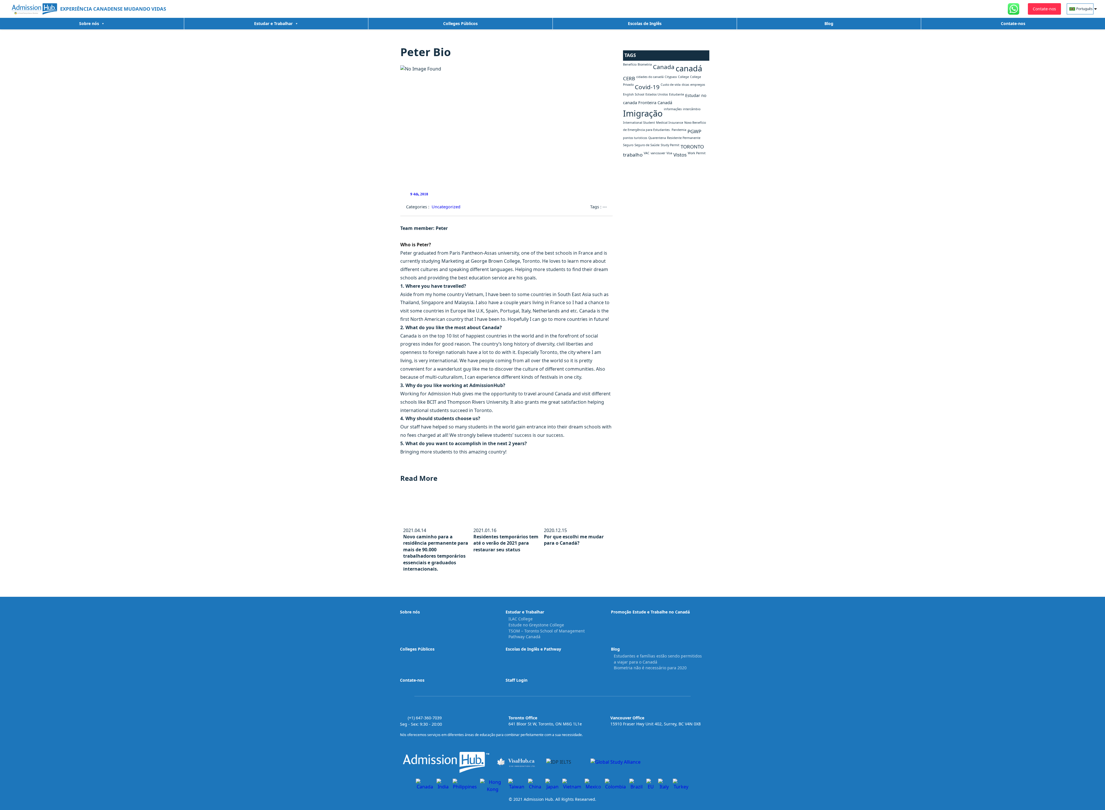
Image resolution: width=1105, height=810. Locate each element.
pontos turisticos (635, 138)
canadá (689, 68)
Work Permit (697, 153)
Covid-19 (647, 87)
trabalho (633, 154)
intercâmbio (691, 109)
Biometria (645, 64)
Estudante (676, 94)
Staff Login (516, 680)
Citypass (671, 77)
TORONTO (692, 146)
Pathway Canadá (524, 636)
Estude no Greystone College (536, 625)
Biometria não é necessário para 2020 (650, 667)
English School (633, 94)
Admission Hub (538, 799)
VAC (646, 153)
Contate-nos (1013, 23)
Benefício (630, 64)
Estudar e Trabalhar (273, 23)
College (683, 77)
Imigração (643, 113)
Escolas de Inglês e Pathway (533, 649)
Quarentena (657, 138)
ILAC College (520, 619)
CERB (629, 78)
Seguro (628, 145)
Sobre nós (89, 23)
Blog (828, 23)
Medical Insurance (669, 123)
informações (673, 109)
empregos (697, 85)
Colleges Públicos (460, 23)
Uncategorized (446, 206)
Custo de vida (671, 85)
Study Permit (670, 145)
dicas (685, 85)
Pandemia (679, 130)
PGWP (694, 131)
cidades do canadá (650, 77)
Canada (664, 67)
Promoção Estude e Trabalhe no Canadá (650, 612)
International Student (639, 123)
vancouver (658, 153)
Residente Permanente (683, 138)
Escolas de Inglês (645, 23)
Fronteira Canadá (655, 102)
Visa (669, 153)
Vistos (680, 154)
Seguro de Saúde (647, 145)
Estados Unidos (656, 94)
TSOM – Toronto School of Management (546, 631)
